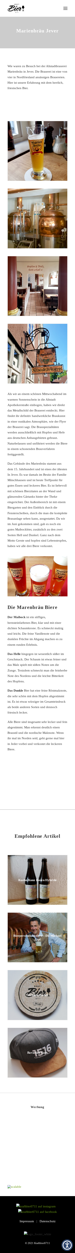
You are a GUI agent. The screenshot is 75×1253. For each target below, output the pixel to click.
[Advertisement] (39, 1150)
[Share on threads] (26, 785)
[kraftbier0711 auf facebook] (37, 1211)
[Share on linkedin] (37, 785)
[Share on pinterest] (32, 785)
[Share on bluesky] (48, 785)
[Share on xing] (53, 785)
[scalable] (14, 1186)
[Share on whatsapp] (42, 785)
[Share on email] (59, 785)
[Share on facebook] (15, 785)
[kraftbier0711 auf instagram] (37, 1206)
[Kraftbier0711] (16, 8)
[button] (65, 8)
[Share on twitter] (21, 785)
